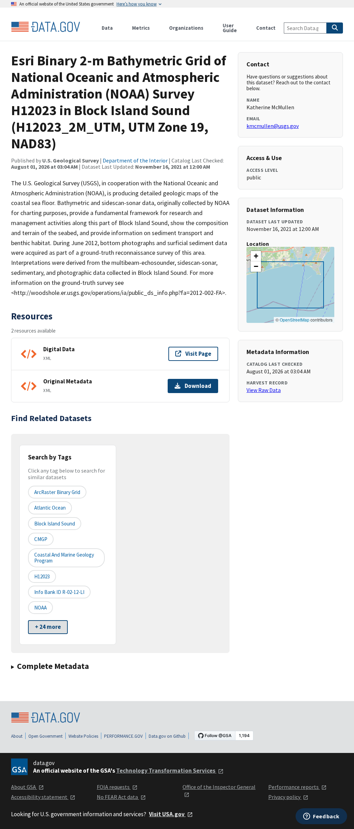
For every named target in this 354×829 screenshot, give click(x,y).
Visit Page (198, 353)
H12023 (42, 576)
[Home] (45, 27)
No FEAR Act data (118, 796)
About (16, 736)
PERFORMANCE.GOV (123, 736)
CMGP (40, 539)
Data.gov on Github (167, 736)
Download (198, 386)
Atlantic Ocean (50, 507)
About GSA (24, 786)
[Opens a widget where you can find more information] (321, 817)
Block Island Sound (54, 523)
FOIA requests (114, 786)
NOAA (40, 607)
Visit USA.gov (167, 814)
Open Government (45, 736)
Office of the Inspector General (219, 786)
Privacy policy (284, 796)
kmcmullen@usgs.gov (272, 125)
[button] (256, 256)
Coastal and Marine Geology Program (64, 557)
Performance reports (294, 786)
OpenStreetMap (294, 320)
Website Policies (83, 736)
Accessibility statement (39, 796)
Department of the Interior (135, 160)
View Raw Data (263, 389)
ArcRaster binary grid (57, 492)
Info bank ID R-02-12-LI (59, 592)
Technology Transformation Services (166, 770)
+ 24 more (48, 627)
